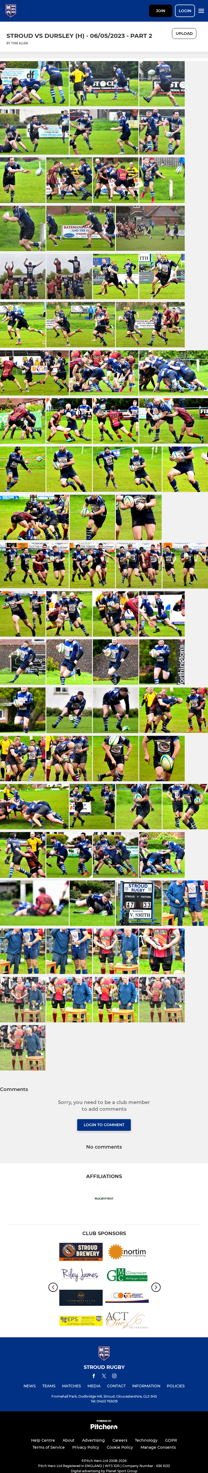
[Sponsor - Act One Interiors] (127, 1322)
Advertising (93, 1440)
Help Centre (43, 1440)
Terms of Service (48, 1447)
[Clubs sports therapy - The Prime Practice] (81, 1299)
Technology (146, 1440)
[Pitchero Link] (104, 1428)
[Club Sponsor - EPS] (81, 1322)
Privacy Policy (85, 1447)
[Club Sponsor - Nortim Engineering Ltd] (127, 1253)
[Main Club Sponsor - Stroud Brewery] (81, 1253)
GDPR (171, 1440)
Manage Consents (158, 1447)
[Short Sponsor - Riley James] (81, 1276)
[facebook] (93, 1377)
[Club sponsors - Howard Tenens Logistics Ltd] (127, 1299)
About (68, 1440)
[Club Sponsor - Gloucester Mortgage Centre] (127, 1276)
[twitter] (104, 1377)
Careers (119, 1440)
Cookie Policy (120, 1447)
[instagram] (114, 1377)
